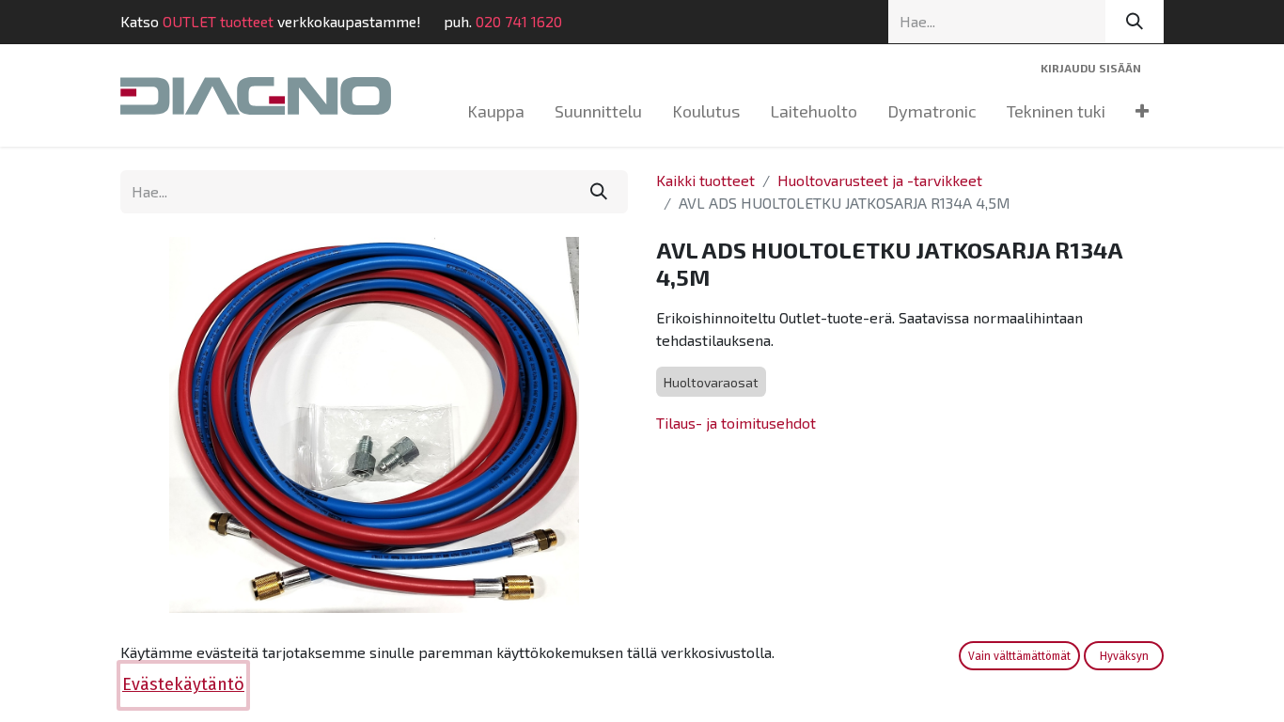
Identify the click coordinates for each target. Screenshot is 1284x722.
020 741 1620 (519, 21)
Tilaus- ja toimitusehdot (736, 423)
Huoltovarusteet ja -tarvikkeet (879, 180)
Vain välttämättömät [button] (1019, 656)
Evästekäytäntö (183, 684)
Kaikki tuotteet (705, 180)
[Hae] (1134, 21)
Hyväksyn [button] (1124, 656)
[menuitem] (496, 111)
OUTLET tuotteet (218, 21)
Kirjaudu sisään (1091, 67)
